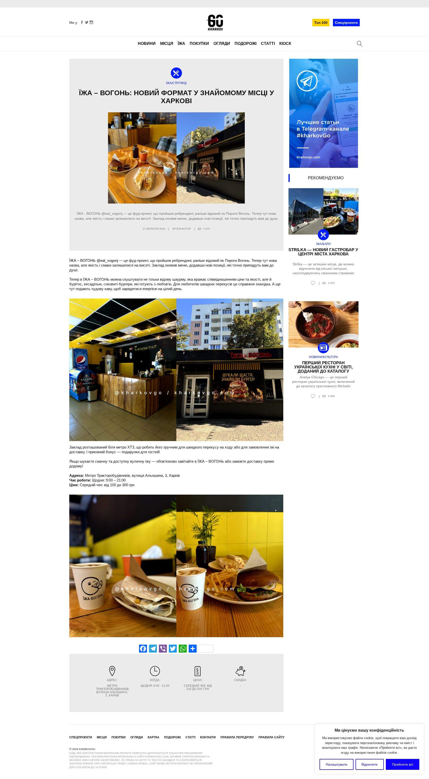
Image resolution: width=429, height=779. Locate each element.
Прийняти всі (402, 764)
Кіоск (285, 43)
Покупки (199, 43)
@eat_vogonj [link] (107, 260)
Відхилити (369, 764)
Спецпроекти (346, 23)
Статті (268, 43)
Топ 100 (320, 23)
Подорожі (245, 43)
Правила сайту (271, 737)
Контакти (208, 737)
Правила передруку (237, 737)
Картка (153, 737)
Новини (147, 43)
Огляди (222, 43)
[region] (369, 749)
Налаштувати (336, 764)
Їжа (181, 43)
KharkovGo (214, 22)
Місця (166, 43)
